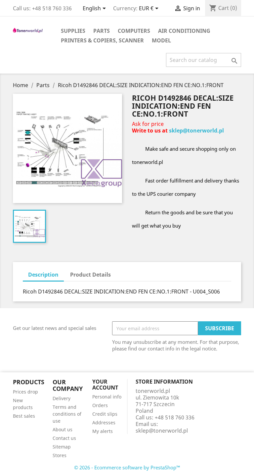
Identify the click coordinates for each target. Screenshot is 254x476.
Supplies (73, 30)
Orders (100, 405)
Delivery (61, 398)
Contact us (64, 438)
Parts (101, 30)
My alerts (102, 431)
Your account (105, 384)
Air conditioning (184, 30)
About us (62, 429)
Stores (59, 455)
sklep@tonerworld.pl (196, 130)
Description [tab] (43, 274)
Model (161, 40)
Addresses (103, 422)
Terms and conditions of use (67, 414)
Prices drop (25, 392)
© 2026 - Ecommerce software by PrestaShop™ (127, 467)
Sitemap (62, 447)
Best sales (24, 416)
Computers (134, 30)
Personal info (106, 397)
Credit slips (104, 414)
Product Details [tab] (90, 274)
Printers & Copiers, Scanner (102, 40)
